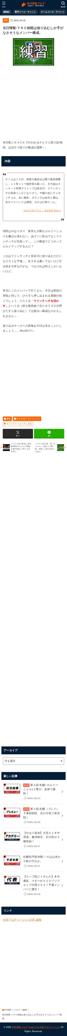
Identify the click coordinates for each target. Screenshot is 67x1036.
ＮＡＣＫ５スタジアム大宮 (19, 424)
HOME (8, 1010)
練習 (6, 20)
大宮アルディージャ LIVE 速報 (22, 919)
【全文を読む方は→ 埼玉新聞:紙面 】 (42, 210)
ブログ (17, 1010)
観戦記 (6, 12)
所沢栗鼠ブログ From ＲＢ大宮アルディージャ (36, 1027)
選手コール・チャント (25, 12)
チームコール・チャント (52, 12)
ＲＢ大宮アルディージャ (28, 419)
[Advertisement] (33, 101)
